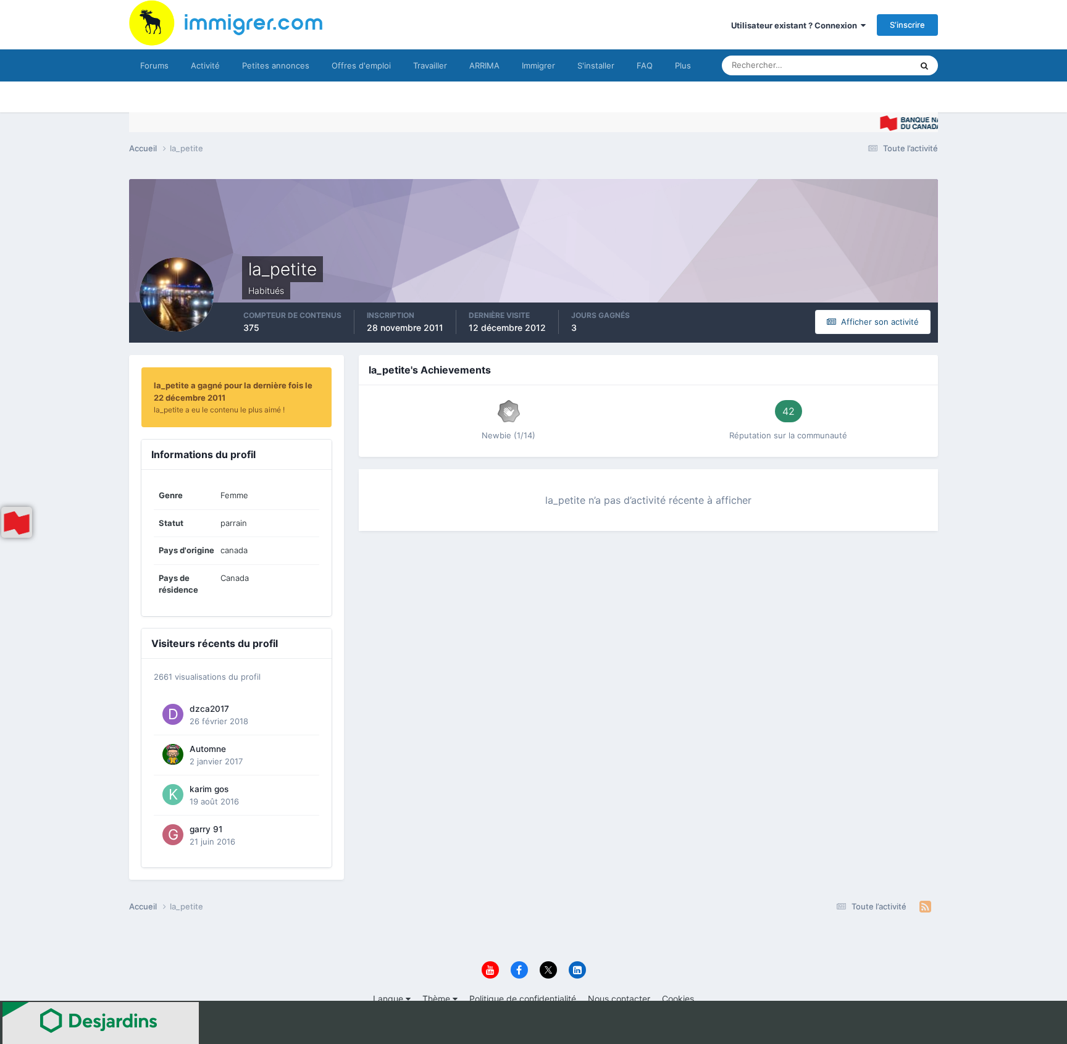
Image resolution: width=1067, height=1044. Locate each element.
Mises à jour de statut (857, 65)
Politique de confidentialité (522, 998)
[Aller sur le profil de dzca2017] (172, 714)
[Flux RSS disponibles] (925, 907)
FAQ (645, 65)
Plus (683, 65)
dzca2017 (209, 709)
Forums (154, 65)
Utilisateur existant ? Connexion (796, 25)
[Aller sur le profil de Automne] (172, 754)
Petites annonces (275, 65)
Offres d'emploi (361, 65)
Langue (389, 998)
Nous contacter (619, 998)
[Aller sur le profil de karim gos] (172, 794)
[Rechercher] (924, 65)
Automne (208, 749)
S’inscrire (907, 25)
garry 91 (206, 829)
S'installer (595, 65)
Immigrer (538, 65)
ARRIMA (484, 65)
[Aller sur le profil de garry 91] (172, 834)
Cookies (678, 998)
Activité (205, 65)
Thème (437, 998)
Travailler (430, 65)
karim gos (209, 789)
